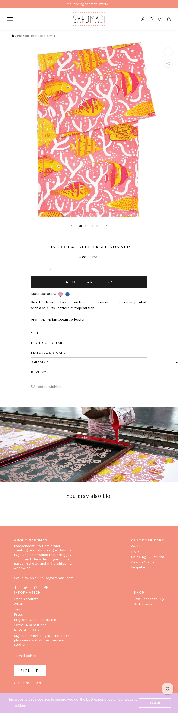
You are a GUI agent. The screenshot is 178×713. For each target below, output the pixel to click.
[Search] (152, 19)
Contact (137, 546)
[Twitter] (25, 587)
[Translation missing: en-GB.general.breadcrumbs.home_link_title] (13, 36)
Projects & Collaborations (35, 620)
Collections (143, 604)
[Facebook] (15, 587)
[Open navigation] (10, 19)
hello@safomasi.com (56, 578)
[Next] (106, 226)
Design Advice (143, 562)
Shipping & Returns (147, 557)
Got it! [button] (155, 703)
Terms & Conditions (30, 625)
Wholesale (22, 604)
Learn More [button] (16, 706)
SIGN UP (30, 671)
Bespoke (138, 567)
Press (18, 614)
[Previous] (71, 226)
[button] (60, 294)
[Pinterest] (46, 587)
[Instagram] (35, 587)
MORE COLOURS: (43, 294)
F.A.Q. (135, 552)
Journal (20, 609)
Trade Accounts (26, 599)
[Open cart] (168, 19)
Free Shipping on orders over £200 (89, 4)
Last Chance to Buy (149, 599)
